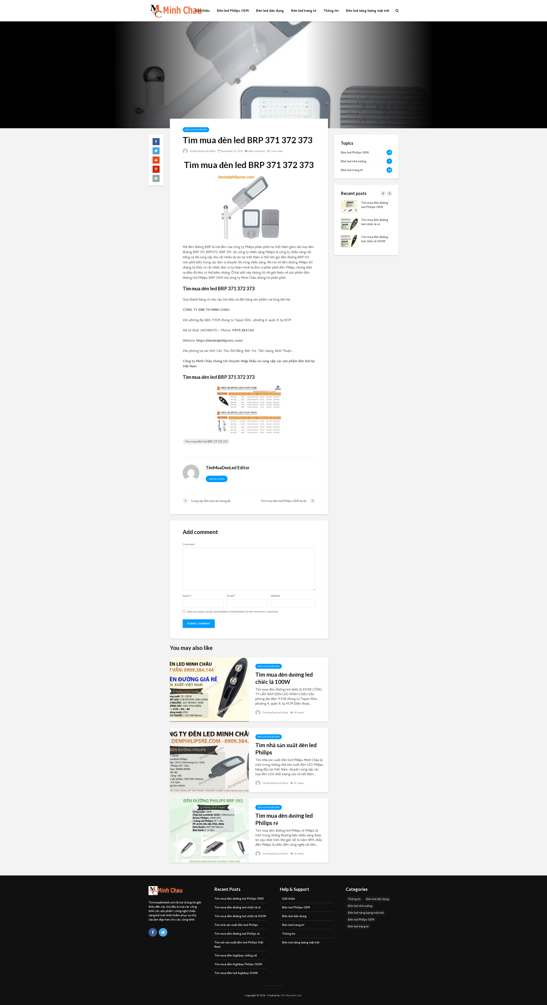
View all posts (216, 479)
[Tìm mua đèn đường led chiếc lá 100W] (209, 689)
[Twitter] (163, 932)
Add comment (256, 151)
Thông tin (331, 11)
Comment (188, 544)
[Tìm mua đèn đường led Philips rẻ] (209, 830)
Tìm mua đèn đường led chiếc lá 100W (284, 678)
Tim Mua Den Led (290, 995)
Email (231, 596)
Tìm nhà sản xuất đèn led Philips (286, 749)
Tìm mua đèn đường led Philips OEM (239, 898)
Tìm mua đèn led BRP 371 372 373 (206, 441)
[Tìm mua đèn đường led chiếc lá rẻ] (349, 224)
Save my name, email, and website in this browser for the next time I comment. (233, 611)
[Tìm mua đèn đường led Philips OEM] (349, 206)
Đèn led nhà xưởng (360, 906)
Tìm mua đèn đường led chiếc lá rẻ (237, 907)
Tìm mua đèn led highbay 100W (236, 973)
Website (275, 596)
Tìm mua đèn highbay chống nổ (235, 955)
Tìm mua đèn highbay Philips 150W (238, 964)
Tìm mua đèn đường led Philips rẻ (284, 819)
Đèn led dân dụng (270, 11)
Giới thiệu (202, 11)
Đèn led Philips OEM (233, 11)
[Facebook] (153, 932)
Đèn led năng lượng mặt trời (367, 11)
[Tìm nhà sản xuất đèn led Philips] (209, 760)
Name (187, 596)
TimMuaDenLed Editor (202, 151)
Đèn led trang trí (303, 11)
